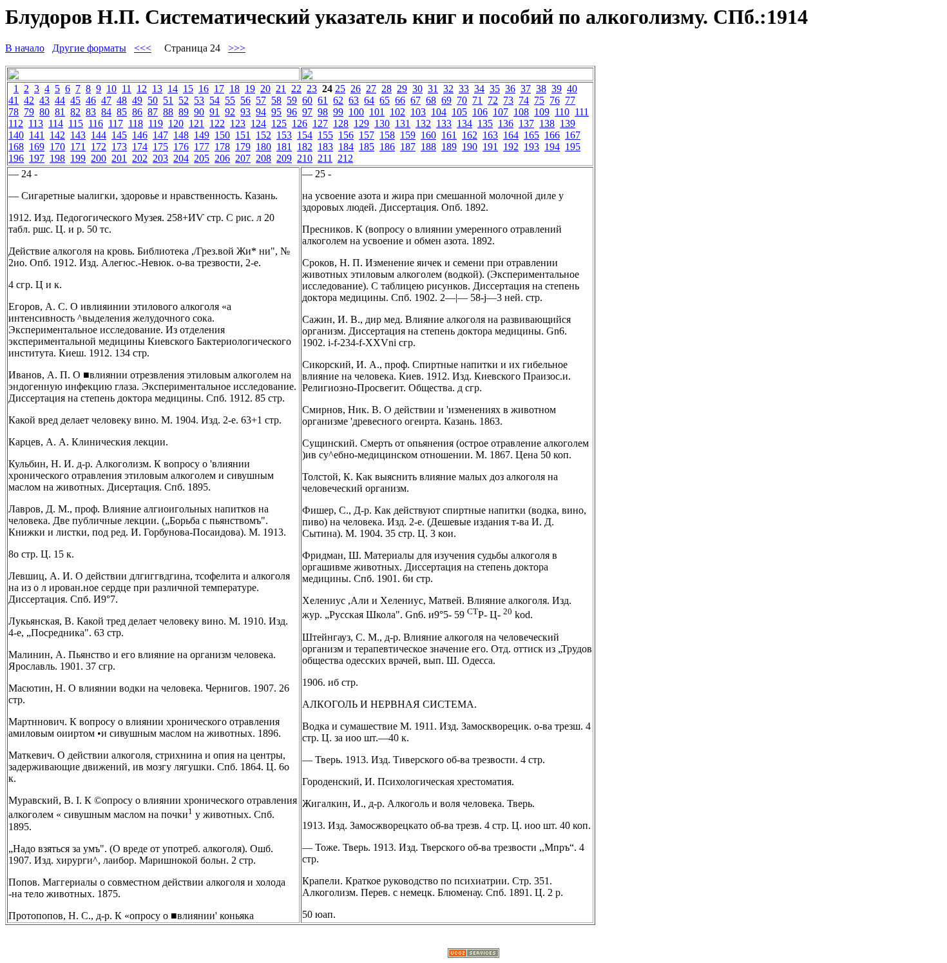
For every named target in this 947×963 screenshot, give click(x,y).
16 (203, 88)
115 (75, 123)
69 (446, 100)
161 (449, 135)
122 (217, 123)
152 (263, 135)
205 (201, 158)
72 (493, 100)
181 (284, 146)
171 (78, 146)
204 (181, 158)
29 (402, 88)
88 (168, 111)
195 (572, 146)
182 (304, 146)
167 (572, 135)
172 (98, 146)
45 (75, 100)
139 (567, 123)
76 (555, 100)
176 (181, 146)
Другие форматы (89, 48)
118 (135, 123)
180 (263, 146)
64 (369, 100)
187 (408, 146)
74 (524, 100)
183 (325, 146)
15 (188, 88)
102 (397, 111)
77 (570, 100)
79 (29, 111)
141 (36, 135)
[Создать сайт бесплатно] (473, 954)
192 (511, 146)
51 (168, 100)
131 (402, 123)
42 (29, 100)
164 (511, 135)
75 (539, 100)
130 (382, 123)
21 (281, 88)
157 (366, 135)
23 (312, 88)
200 (98, 158)
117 (115, 123)
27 (371, 88)
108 (521, 111)
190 (469, 146)
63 (354, 100)
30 (417, 88)
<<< (142, 48)
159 (408, 135)
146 (140, 135)
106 (480, 111)
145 (119, 135)
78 (13, 111)
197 (36, 158)
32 (448, 88)
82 (75, 111)
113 (35, 123)
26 (355, 88)
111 (582, 111)
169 (36, 146)
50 (153, 100)
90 (199, 111)
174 (140, 146)
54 (214, 100)
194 (552, 146)
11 (126, 88)
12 (142, 88)
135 (485, 123)
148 (181, 135)
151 (243, 135)
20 (265, 88)
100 (356, 111)
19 (250, 88)
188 (428, 146)
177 (201, 146)
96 (292, 111)
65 (384, 100)
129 (361, 123)
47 (106, 100)
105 (459, 111)
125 (279, 123)
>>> (236, 48)
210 (304, 158)
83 (91, 111)
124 (258, 123)
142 (57, 135)
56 (245, 100)
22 (296, 88)
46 (91, 100)
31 (433, 88)
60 (307, 100)
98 (323, 111)
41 (13, 100)
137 (526, 123)
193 (531, 146)
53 (199, 100)
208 (263, 158)
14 (172, 88)
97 (307, 111)
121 (196, 123)
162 (469, 135)
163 (490, 135)
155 (325, 135)
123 (237, 123)
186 (387, 146)
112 (15, 123)
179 (243, 146)
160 (428, 135)
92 (230, 111)
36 (510, 88)
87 (153, 111)
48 (122, 100)
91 (214, 111)
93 (245, 111)
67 (415, 100)
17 (219, 88)
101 (377, 111)
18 (234, 88)
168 (16, 146)
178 (222, 146)
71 (477, 100)
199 (78, 158)
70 (462, 100)
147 (160, 135)
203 (160, 158)
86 (137, 111)
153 (284, 135)
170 (57, 146)
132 (423, 123)
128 (341, 123)
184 (346, 146)
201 (119, 158)
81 (60, 111)
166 (552, 135)
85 (122, 111)
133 (444, 123)
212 (345, 158)
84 (106, 111)
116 (95, 123)
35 (495, 88)
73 (508, 100)
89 (183, 111)
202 (140, 158)
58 (276, 100)
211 (325, 158)
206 (222, 158)
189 (449, 146)
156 (346, 135)
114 (55, 123)
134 (464, 123)
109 (542, 111)
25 (340, 88)
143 (78, 135)
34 (479, 88)
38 (541, 88)
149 (201, 135)
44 (60, 100)
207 (243, 158)
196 (16, 158)
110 (562, 111)
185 (366, 146)
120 (176, 123)
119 (155, 123)
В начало (24, 48)
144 (98, 135)
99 (338, 111)
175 (160, 146)
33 (464, 88)
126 (299, 123)
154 (304, 135)
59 (292, 100)
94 (261, 111)
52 (183, 100)
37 (526, 88)
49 (137, 100)
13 (157, 88)
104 (438, 111)
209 (284, 158)
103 (418, 111)
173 (119, 146)
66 (400, 100)
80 (44, 111)
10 (111, 88)
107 (500, 111)
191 (490, 146)
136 (505, 123)
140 (16, 135)
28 (386, 88)
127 (320, 123)
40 (572, 88)
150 (222, 135)
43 (44, 100)
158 (387, 135)
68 (431, 100)
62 (338, 100)
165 (531, 135)
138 (547, 123)
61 (323, 100)
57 (261, 100)
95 (276, 111)
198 (57, 158)
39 (556, 88)
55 (230, 100)
